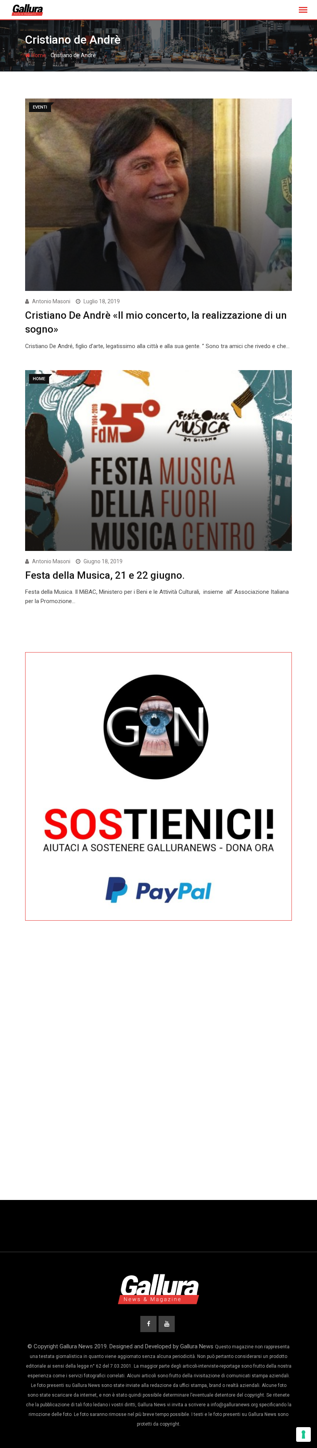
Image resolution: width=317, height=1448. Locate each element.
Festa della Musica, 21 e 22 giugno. (105, 575)
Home (38, 55)
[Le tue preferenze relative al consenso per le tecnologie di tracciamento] (303, 1434)
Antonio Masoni (51, 301)
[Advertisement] (158, 999)
